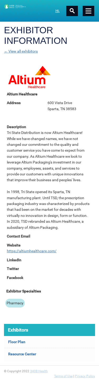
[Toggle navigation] (88, 11)
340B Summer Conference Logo (27, 6)
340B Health (39, 371)
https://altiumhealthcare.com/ (31, 251)
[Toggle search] (72, 11)
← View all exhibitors (21, 51)
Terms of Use (63, 376)
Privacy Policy (85, 376)
